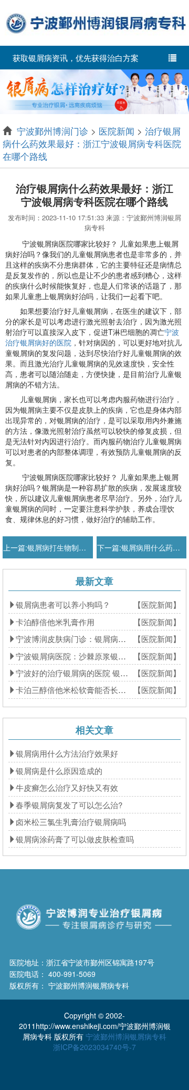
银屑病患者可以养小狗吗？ (63, 604)
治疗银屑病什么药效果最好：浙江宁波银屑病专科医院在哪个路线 (92, 143)
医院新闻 (116, 130)
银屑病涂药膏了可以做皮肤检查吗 (75, 838)
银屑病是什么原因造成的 (59, 770)
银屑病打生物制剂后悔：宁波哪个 (82, 547)
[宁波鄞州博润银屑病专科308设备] (94, 90)
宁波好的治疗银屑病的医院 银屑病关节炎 (88, 672)
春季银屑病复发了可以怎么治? (69, 804)
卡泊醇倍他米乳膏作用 (55, 621)
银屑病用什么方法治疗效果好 (67, 753)
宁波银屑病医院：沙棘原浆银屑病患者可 (87, 655)
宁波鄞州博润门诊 (52, 130)
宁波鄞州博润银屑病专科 (126, 1036)
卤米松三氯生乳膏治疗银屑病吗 (71, 821)
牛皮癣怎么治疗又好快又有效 (67, 787)
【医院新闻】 (157, 604)
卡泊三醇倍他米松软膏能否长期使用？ (83, 689)
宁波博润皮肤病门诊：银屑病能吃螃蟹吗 (87, 638)
